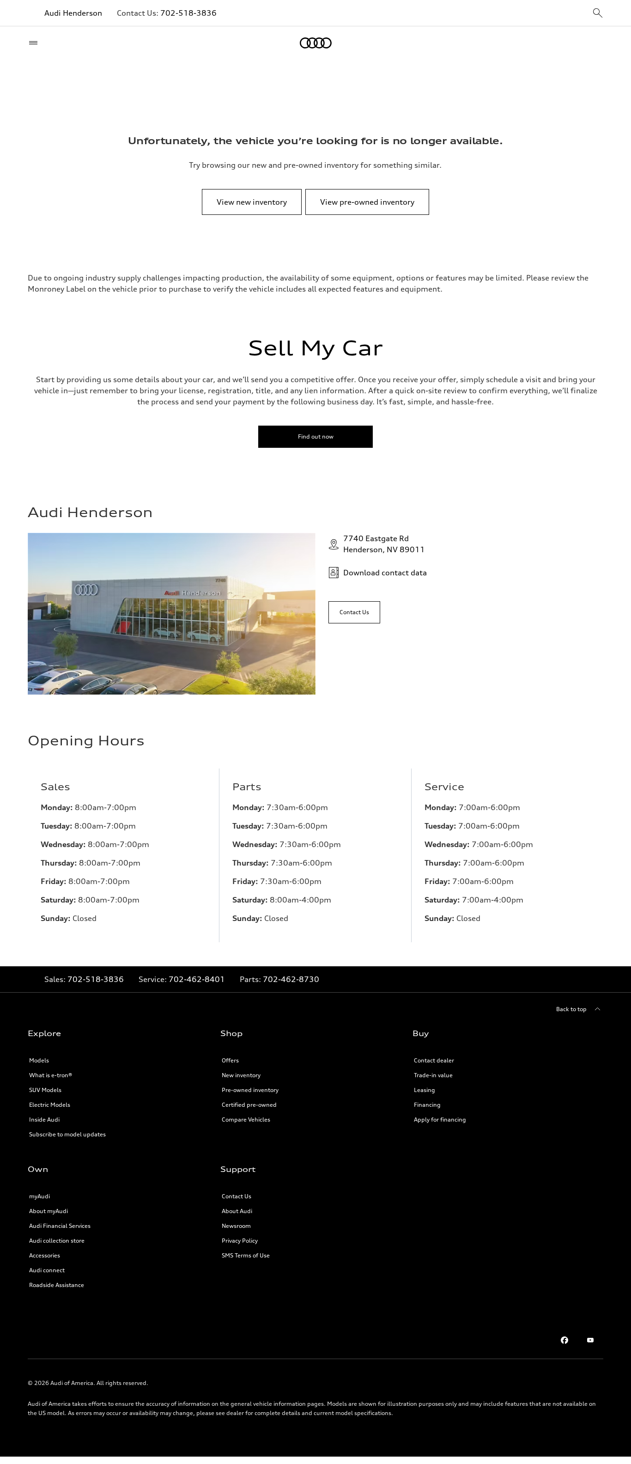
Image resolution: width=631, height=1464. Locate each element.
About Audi (237, 1211)
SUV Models (45, 1089)
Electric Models (49, 1104)
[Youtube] (590, 1340)
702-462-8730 (291, 979)
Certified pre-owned (249, 1104)
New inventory (241, 1075)
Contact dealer (434, 1060)
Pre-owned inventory (250, 1089)
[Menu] (35, 43)
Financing (427, 1104)
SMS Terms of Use (246, 1255)
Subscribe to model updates (67, 1134)
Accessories (44, 1255)
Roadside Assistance (56, 1284)
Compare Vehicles (246, 1119)
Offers (230, 1060)
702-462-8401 (197, 979)
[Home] (316, 43)
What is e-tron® (50, 1075)
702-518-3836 (188, 13)
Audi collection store (57, 1240)
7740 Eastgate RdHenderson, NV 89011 (384, 544)
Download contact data (385, 572)
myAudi (39, 1196)
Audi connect (47, 1270)
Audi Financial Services (60, 1225)
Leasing (424, 1089)
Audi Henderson (73, 13)
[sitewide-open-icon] (597, 13)
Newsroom (236, 1225)
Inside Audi (44, 1119)
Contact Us (236, 1196)
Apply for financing (440, 1119)
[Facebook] (564, 1340)
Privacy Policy (240, 1240)
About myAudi (48, 1211)
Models (39, 1060)
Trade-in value (433, 1075)
